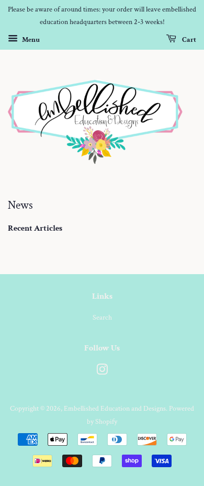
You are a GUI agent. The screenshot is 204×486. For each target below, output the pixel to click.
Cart (188, 39)
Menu (30, 39)
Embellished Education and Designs (115, 408)
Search (102, 317)
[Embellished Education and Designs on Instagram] (102, 372)
